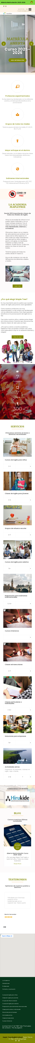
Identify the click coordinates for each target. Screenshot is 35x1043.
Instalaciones (5, 983)
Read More (17, 864)
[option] (17, 44)
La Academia (6, 980)
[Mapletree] (8, 13)
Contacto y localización (8, 989)
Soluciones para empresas (15, 736)
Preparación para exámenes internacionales (16, 596)
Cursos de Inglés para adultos (17, 562)
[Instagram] (5, 6)
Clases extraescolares (14, 664)
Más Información (17, 60)
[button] (7, 273)
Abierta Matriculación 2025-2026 (13, 2)
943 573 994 (21, 9)
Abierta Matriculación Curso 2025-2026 (17, 854)
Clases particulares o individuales (13, 702)
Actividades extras (12, 767)
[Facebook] (3, 6)
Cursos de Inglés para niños (16, 460)
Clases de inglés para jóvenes (16, 493)
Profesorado (5, 986)
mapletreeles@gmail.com (24, 11)
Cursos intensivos (12, 631)
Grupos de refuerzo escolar (15, 528)
